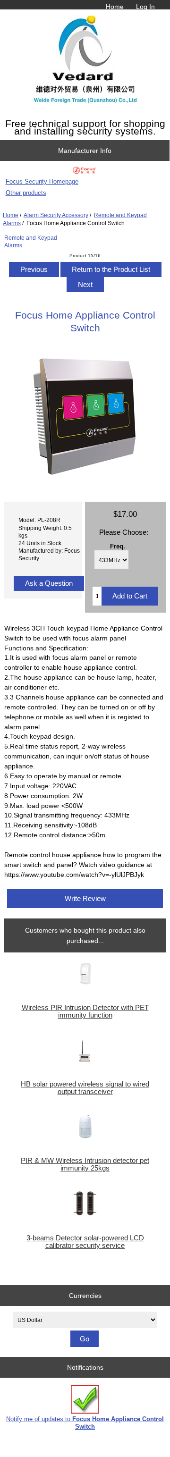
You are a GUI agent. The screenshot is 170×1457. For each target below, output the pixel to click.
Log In (145, 6)
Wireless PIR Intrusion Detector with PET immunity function (85, 1011)
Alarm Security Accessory (56, 215)
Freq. (117, 545)
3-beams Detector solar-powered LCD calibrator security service (85, 1241)
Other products (26, 192)
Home (115, 6)
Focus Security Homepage (42, 181)
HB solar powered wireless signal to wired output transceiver (85, 1087)
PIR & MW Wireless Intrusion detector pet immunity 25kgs (85, 1164)
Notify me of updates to (85, 1422)
